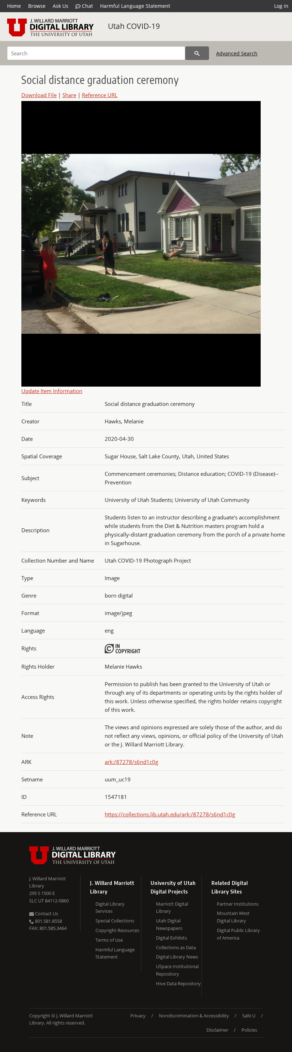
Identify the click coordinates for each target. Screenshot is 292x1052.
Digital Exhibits (171, 938)
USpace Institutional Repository (177, 970)
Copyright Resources (117, 930)
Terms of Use (109, 940)
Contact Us (46, 913)
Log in (281, 5)
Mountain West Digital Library (233, 917)
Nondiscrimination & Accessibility (194, 1015)
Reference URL (100, 95)
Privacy (138, 1015)
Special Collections (114, 920)
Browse (37, 5)
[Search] (197, 53)
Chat (86, 5)
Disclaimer (217, 1030)
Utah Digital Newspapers (169, 924)
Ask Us (60, 5)
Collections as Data (176, 947)
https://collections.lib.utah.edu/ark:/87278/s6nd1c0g (170, 814)
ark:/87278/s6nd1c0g (131, 761)
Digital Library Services (110, 908)
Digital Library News (177, 956)
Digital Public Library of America (238, 934)
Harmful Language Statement (135, 5)
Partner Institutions (238, 904)
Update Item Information (51, 390)
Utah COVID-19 (134, 26)
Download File (39, 95)
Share (69, 95)
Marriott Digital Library (172, 908)
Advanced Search (236, 53)
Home (14, 5)
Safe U (248, 1015)
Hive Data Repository (178, 983)
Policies (249, 1030)
